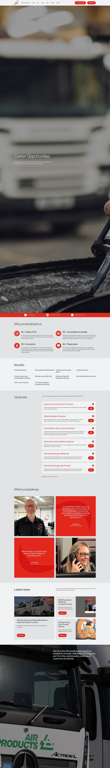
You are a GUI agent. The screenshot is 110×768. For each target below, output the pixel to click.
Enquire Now (91, 2)
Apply (91, 408)
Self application (55, 476)
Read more (21, 635)
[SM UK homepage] (16, 3)
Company (49, 599)
